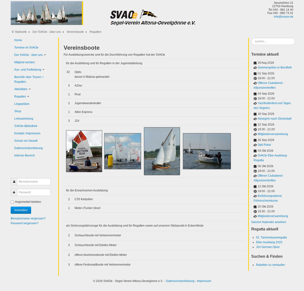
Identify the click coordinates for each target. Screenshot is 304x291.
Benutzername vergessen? (28, 218)
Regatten (20, 96)
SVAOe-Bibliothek (25, 126)
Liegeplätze (21, 104)
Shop (17, 111)
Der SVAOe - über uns (47, 32)
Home (18, 40)
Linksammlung (23, 118)
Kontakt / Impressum (27, 133)
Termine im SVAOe (26, 47)
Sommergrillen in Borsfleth (275, 67)
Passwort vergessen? (24, 223)
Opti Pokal (264, 144)
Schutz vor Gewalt (26, 140)
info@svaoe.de (283, 16)
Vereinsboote (75, 32)
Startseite (21, 32)
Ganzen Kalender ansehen (268, 222)
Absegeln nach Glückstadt (274, 118)
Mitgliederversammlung (273, 134)
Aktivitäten (21, 89)
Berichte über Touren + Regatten (29, 79)
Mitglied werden (24, 62)
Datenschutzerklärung (28, 148)
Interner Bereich (24, 155)
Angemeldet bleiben (28, 202)
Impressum (204, 281)
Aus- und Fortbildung (27, 69)
